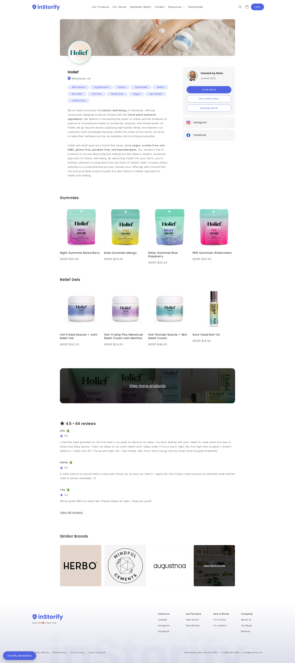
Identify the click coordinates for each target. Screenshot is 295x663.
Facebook (163, 631)
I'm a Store (219, 619)
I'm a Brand (219, 625)
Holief (73, 72)
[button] (176, 7)
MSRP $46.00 (157, 344)
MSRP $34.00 (113, 344)
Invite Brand (209, 89)
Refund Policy (60, 652)
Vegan (136, 93)
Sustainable (141, 87)
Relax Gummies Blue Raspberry (163, 254)
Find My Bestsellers (19, 655)
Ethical (121, 87)
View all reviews (71, 512)
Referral (245, 631)
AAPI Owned (78, 87)
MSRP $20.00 (69, 259)
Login (259, 8)
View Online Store (209, 98)
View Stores (192, 619)
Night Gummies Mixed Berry (80, 253)
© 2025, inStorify (41, 652)
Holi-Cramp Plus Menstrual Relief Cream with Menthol (123, 336)
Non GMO (77, 93)
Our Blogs (246, 625)
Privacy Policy (78, 652)
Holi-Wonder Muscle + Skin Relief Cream (167, 336)
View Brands (193, 625)
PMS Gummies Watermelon (212, 253)
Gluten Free (117, 93)
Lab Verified (155, 93)
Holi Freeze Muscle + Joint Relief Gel (79, 336)
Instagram (164, 625)
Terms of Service (97, 652)
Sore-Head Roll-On (206, 334)
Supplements (101, 87)
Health (160, 87)
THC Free (96, 93)
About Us (246, 619)
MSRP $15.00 (202, 340)
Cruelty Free (78, 100)
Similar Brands (74, 536)
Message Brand (209, 108)
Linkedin (162, 619)
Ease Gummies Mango (120, 253)
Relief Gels (70, 279)
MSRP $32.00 (69, 344)
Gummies (69, 197)
